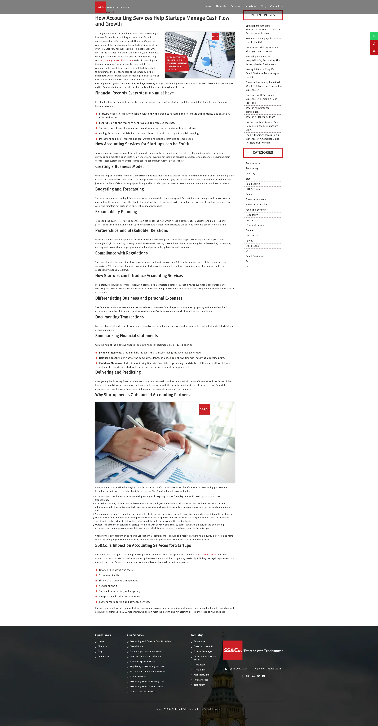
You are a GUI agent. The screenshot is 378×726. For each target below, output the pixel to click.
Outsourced (252, 235)
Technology (199, 685)
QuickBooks (252, 246)
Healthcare (199, 665)
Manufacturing (201, 675)
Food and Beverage (256, 210)
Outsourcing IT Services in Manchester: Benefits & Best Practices (261, 99)
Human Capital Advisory (142, 661)
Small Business (254, 256)
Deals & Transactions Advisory (145, 656)
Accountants (253, 163)
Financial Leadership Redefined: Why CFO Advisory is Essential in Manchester (264, 86)
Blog (263, 6)
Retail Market (201, 680)
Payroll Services (138, 677)
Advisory (250, 173)
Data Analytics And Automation (146, 651)
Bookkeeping (253, 184)
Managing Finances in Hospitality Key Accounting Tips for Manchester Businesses (263, 61)
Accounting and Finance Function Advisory (151, 641)
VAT (248, 266)
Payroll (249, 241)
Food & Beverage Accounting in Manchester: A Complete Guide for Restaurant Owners (263, 139)
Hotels (249, 220)
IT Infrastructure (255, 225)
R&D (248, 251)
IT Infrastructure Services (143, 692)
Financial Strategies (256, 204)
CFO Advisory (253, 189)
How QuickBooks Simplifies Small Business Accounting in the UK (262, 73)
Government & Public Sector (205, 658)
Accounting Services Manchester (146, 687)
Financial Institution (204, 646)
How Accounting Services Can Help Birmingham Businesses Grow (262, 126)
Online (249, 230)
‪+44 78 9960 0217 (237, 669)
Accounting (252, 168)
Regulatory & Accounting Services (147, 666)
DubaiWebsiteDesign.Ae (210, 709)
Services (235, 6)
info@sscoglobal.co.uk (270, 669)
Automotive (199, 641)
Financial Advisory (256, 199)
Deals (249, 194)
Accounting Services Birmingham (147, 682)
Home (207, 6)
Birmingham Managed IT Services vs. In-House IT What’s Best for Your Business (263, 30)
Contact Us (276, 6)
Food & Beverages (203, 651)
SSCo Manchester (207, 555)
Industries (250, 6)
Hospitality (252, 215)
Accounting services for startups (116, 60)
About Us (221, 6)
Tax (247, 261)
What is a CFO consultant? (260, 117)
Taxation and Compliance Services (147, 671)
